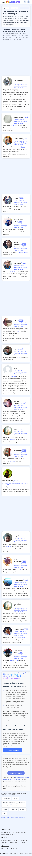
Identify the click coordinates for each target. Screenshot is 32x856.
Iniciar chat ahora (12, 750)
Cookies (22, 842)
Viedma (5, 809)
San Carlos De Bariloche (9, 802)
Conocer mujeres (6, 832)
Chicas (23, 147)
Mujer (13, 125)
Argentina (17, 86)
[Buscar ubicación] (25, 2)
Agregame (14, 2)
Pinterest (14, 849)
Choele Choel (13, 809)
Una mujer (12, 271)
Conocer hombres (20, 832)
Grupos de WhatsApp (8, 834)
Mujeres (13, 376)
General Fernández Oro (19, 806)
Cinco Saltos (6, 806)
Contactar (24, 840)
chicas (17, 331)
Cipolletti (15, 798)
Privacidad (13, 842)
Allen (4, 813)
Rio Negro (24, 86)
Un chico (12, 439)
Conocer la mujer (23, 252)
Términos (4, 842)
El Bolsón (22, 809)
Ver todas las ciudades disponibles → (14, 818)
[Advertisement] (16, 58)
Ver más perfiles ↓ (23, 673)
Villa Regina (22, 802)
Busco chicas (14, 660)
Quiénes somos (6, 840)
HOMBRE (12, 461)
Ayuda (16, 840)
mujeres (8, 546)
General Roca (6, 798)
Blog (2, 849)
